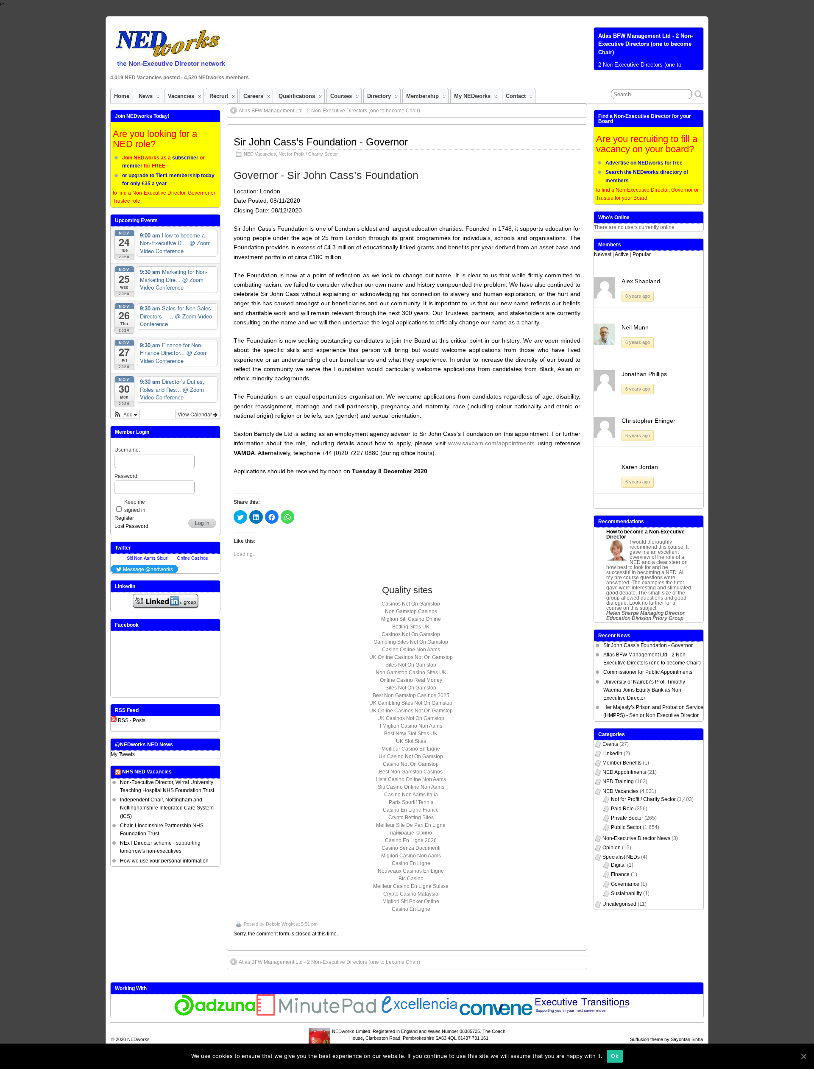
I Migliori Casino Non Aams (411, 726)
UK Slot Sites (411, 741)
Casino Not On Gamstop (411, 764)
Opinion (611, 848)
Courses (341, 96)
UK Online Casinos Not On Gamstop (411, 657)
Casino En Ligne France (411, 810)
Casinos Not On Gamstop (411, 604)
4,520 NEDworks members (216, 78)
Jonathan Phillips (644, 374)
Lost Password (131, 526)
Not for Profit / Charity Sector (308, 153)
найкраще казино (411, 833)
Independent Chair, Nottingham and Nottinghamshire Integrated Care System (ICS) (167, 808)
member (132, 166)
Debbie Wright (280, 924)
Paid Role (622, 809)
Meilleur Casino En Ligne (411, 749)
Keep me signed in (134, 506)
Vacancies (181, 96)
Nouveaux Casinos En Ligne (411, 871)
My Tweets (123, 754)
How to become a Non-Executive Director (645, 534)
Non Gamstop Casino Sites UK (411, 672)
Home (121, 96)
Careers (253, 96)
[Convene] (496, 1014)
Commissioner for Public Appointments (647, 672)
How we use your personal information (164, 861)
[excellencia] (418, 1014)
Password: (126, 476)
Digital (618, 865)
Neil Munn (635, 327)
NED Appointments (624, 772)
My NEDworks (472, 96)
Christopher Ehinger (648, 420)
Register (124, 518)
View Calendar (195, 414)
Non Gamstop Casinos (411, 611)
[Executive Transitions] (587, 1014)
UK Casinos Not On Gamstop (410, 718)
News (146, 96)
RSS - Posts (131, 720)
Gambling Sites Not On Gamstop (411, 642)
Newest (602, 254)
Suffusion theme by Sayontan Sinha (666, 1039)
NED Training (618, 781)
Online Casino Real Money (411, 680)
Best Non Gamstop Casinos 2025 (411, 695)
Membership (422, 96)
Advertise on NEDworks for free (644, 163)
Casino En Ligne (411, 863)
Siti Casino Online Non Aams (411, 787)
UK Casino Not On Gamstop (411, 756)
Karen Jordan (640, 466)
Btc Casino (411, 879)
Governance (625, 884)
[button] (125, 414)
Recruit (218, 96)
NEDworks (138, 1039)
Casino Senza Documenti (411, 848)
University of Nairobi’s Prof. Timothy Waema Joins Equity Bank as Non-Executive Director (644, 690)
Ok (615, 1055)
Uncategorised (619, 904)
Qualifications (297, 96)
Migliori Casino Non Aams (411, 856)
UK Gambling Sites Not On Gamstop (410, 703)
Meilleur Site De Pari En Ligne (411, 825)
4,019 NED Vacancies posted (145, 78)
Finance (620, 874)
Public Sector (626, 827)
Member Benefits (621, 763)
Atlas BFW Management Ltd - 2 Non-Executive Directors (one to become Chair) (645, 44)
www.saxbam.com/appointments (491, 443)
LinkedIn (612, 753)
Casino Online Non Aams (411, 650)
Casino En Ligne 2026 (411, 840)
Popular (642, 254)
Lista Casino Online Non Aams (411, 779)
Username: (127, 450)
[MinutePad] (316, 1014)
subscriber (185, 158)
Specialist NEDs (621, 857)
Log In (202, 523)
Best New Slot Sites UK (411, 734)
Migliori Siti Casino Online (411, 619)
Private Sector (627, 818)
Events (610, 744)
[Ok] (803, 1056)
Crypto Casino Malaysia (410, 894)
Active (622, 254)
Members (609, 245)
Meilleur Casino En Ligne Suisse (411, 886)
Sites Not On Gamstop (410, 665)
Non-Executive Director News (636, 838)
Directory (379, 96)
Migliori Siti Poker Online (410, 901)
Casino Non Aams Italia (411, 795)
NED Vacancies (260, 153)
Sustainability (626, 893)
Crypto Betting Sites (411, 818)
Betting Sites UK (410, 627)
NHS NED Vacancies (147, 772)
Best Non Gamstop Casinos (411, 772)
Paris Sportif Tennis (411, 802)
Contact (516, 96)
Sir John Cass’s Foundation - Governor (321, 142)
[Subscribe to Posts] (114, 720)
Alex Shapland (641, 281)
